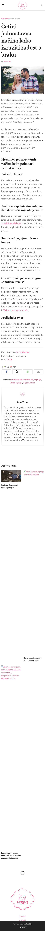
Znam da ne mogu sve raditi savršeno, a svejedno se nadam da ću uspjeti (11, 855)
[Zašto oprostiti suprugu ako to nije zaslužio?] (34, 562)
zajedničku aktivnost (11, 223)
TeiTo (9, 359)
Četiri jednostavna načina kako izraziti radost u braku (21, 40)
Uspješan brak (29, 383)
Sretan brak (28, 380)
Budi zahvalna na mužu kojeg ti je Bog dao (9, 486)
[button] (6, 371)
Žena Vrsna (7, 61)
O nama (23, 916)
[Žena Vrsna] (22, 5)
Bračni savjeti (16, 380)
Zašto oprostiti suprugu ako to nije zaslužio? (32, 659)
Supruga (37, 380)
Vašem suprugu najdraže (15, 310)
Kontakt (22, 920)
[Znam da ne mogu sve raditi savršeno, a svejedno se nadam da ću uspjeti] (11, 757)
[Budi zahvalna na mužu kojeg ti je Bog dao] (11, 476)
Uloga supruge (16, 383)
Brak (3, 18)
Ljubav (7, 18)
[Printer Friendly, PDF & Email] (9, 367)
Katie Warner (22, 352)
